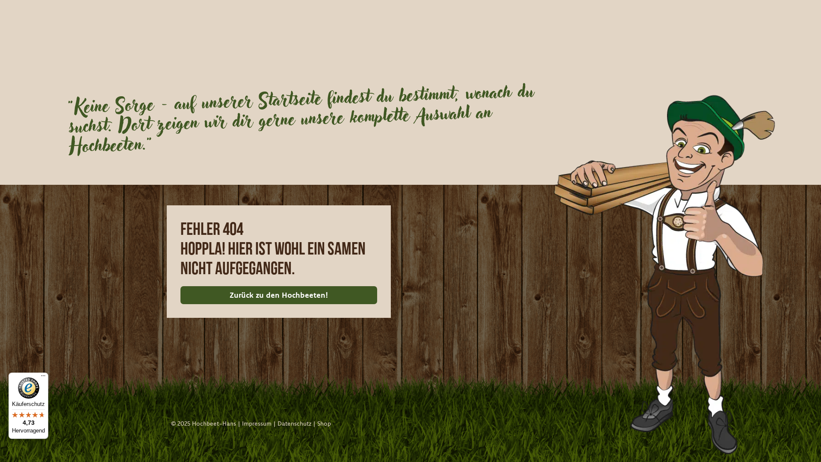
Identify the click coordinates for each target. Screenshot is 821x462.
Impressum (257, 423)
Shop (324, 423)
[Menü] (43, 378)
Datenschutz (294, 423)
